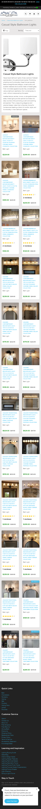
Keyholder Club (30, 7)
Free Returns (12, 7)
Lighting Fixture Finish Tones (11, 765)
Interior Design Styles (8, 757)
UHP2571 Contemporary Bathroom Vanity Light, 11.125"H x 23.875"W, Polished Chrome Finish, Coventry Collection (10, 140)
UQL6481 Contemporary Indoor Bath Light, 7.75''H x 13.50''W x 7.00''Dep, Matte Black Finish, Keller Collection (10, 373)
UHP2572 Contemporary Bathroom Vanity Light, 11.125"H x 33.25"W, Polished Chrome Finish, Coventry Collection (30, 140)
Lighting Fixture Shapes (9, 769)
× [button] (36, 789)
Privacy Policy (6, 737)
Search (4, 718)
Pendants (5, 697)
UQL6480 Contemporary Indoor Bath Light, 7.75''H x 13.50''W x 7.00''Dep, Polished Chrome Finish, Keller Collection (30, 373)
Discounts (5, 731)
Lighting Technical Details (10, 761)
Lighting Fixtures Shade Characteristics (14, 767)
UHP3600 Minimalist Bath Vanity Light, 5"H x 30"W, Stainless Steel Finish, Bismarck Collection (30, 184)
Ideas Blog (5, 755)
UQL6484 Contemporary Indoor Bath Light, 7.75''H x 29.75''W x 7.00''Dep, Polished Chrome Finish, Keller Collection (30, 282)
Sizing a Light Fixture (8, 773)
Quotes (17, 7)
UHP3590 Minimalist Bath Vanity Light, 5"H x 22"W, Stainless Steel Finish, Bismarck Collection (10, 232)
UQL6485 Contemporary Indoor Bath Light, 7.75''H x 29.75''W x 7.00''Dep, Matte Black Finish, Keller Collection (10, 282)
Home (3, 20)
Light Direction (6, 771)
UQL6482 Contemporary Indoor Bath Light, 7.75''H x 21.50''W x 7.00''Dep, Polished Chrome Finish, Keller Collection (30, 328)
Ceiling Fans (5, 705)
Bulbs (35, 7)
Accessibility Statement (9, 741)
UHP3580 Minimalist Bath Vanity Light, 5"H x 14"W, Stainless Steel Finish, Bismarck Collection (30, 232)
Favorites (4, 709)
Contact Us (5, 721)
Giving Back (5, 729)
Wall (3, 701)
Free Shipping (6, 7)
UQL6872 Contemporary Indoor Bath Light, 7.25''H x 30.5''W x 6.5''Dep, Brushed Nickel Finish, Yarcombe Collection (30, 656)
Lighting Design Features (10, 759)
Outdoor (4, 703)
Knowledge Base (7, 743)
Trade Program (23, 7)
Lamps (4, 707)
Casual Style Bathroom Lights (15, 20)
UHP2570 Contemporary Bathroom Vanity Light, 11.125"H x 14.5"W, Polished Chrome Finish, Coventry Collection (10, 186)
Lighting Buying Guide (9, 753)
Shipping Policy (6, 733)
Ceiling (4, 699)
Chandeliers (5, 695)
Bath (3, 693)
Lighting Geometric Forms (10, 763)
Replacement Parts (7, 735)
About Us (5, 723)
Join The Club (12, 801)
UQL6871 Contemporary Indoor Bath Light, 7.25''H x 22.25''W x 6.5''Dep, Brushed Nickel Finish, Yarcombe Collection (10, 656)
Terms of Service (7, 739)
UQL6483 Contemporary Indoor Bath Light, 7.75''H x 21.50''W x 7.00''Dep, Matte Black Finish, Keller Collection (10, 328)
